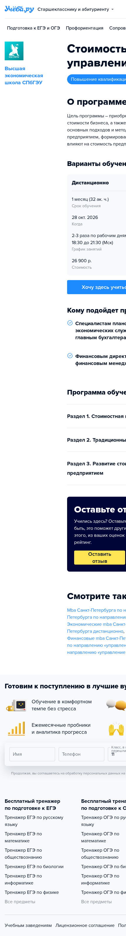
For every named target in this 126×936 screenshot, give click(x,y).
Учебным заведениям (28, 925)
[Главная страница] (19, 9)
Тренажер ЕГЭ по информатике (23, 879)
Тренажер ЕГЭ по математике (23, 837)
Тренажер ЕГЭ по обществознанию (23, 853)
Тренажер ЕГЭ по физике (32, 892)
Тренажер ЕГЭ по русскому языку (34, 821)
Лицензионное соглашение (85, 925)
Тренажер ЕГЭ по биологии (34, 867)
